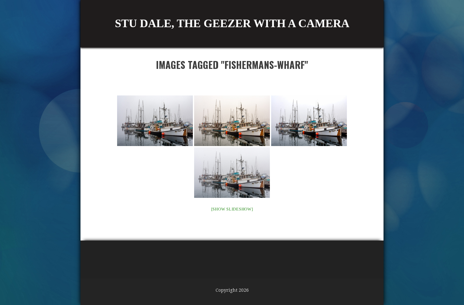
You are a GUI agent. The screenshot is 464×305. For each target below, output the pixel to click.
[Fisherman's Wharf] (232, 120)
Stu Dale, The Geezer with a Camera (232, 23)
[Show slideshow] (232, 209)
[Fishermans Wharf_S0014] (155, 120)
